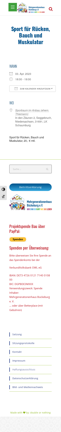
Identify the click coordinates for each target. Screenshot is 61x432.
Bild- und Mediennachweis (27, 387)
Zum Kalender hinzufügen (34, 88)
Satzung (17, 334)
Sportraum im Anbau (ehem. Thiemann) (32, 112)
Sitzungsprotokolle (23, 343)
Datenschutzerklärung (25, 378)
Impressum (18, 360)
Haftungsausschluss (23, 369)
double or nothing (40, 412)
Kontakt (17, 351)
